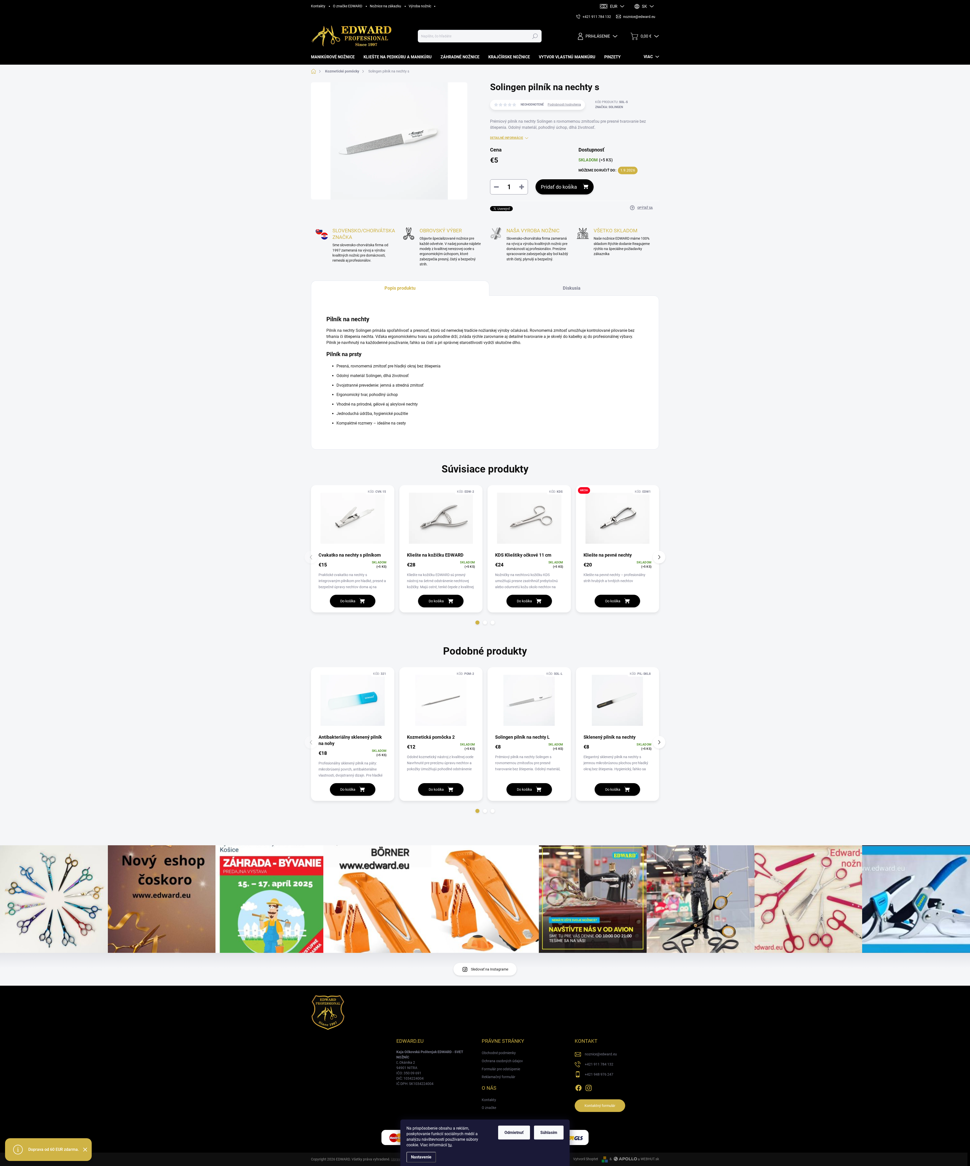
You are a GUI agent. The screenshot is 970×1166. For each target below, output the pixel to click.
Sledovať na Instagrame (489, 969)
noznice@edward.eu (601, 1054)
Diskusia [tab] (571, 288)
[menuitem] (334, 57)
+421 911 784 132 (599, 1064)
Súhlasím (548, 1132)
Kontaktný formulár (600, 1106)
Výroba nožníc (420, 6)
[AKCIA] (618, 518)
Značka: (609, 107)
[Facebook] (578, 1087)
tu (450, 1145)
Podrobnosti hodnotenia (564, 104)
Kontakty (318, 6)
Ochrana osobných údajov (502, 1061)
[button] (477, 622)
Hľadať (535, 36)
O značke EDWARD (347, 6)
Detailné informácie (506, 138)
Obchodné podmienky (499, 1053)
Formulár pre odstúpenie (501, 1069)
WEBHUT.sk (650, 1159)
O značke (489, 1108)
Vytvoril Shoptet (585, 1159)
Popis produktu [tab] (400, 288)
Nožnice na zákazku (385, 6)
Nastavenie (421, 1157)
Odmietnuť (514, 1132)
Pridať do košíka (559, 187)
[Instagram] (588, 1087)
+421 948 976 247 (599, 1074)
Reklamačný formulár (498, 1077)
